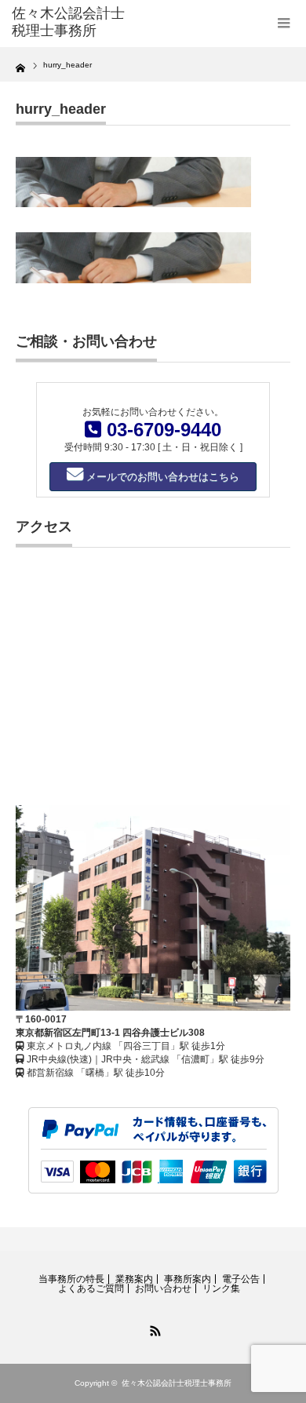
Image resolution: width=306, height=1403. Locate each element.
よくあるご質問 (91, 1288)
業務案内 (134, 1279)
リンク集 (221, 1288)
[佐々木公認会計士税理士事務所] (73, 22)
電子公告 (241, 1279)
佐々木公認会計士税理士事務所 (176, 1383)
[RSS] (153, 1328)
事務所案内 (187, 1279)
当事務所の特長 (71, 1279)
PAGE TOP (280, 1342)
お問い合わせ (163, 1288)
